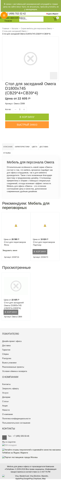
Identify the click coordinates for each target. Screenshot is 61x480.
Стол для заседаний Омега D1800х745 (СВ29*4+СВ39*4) (14, 305)
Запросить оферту (10, 388)
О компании (7, 414)
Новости (6, 410)
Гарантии (6, 350)
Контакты (6, 384)
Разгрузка (6, 358)
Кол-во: (8, 109)
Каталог (15, 29)
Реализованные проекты (13, 367)
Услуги (5, 393)
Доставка (44, 147)
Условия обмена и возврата (14, 371)
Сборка (5, 354)
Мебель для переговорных (25, 205)
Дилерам (6, 397)
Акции (5, 406)
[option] (15, 236)
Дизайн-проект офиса (11, 341)
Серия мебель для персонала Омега (36, 29)
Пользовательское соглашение (16, 423)
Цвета (34, 147)
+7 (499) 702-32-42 (16, 13)
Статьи (5, 401)
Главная (5, 29)
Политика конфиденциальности (16, 418)
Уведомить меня (10, 250)
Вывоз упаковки (9, 363)
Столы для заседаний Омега (14, 31)
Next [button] (58, 236)
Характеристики (22, 147)
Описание (8, 147)
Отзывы (7, 153)
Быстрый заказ (27, 124)
